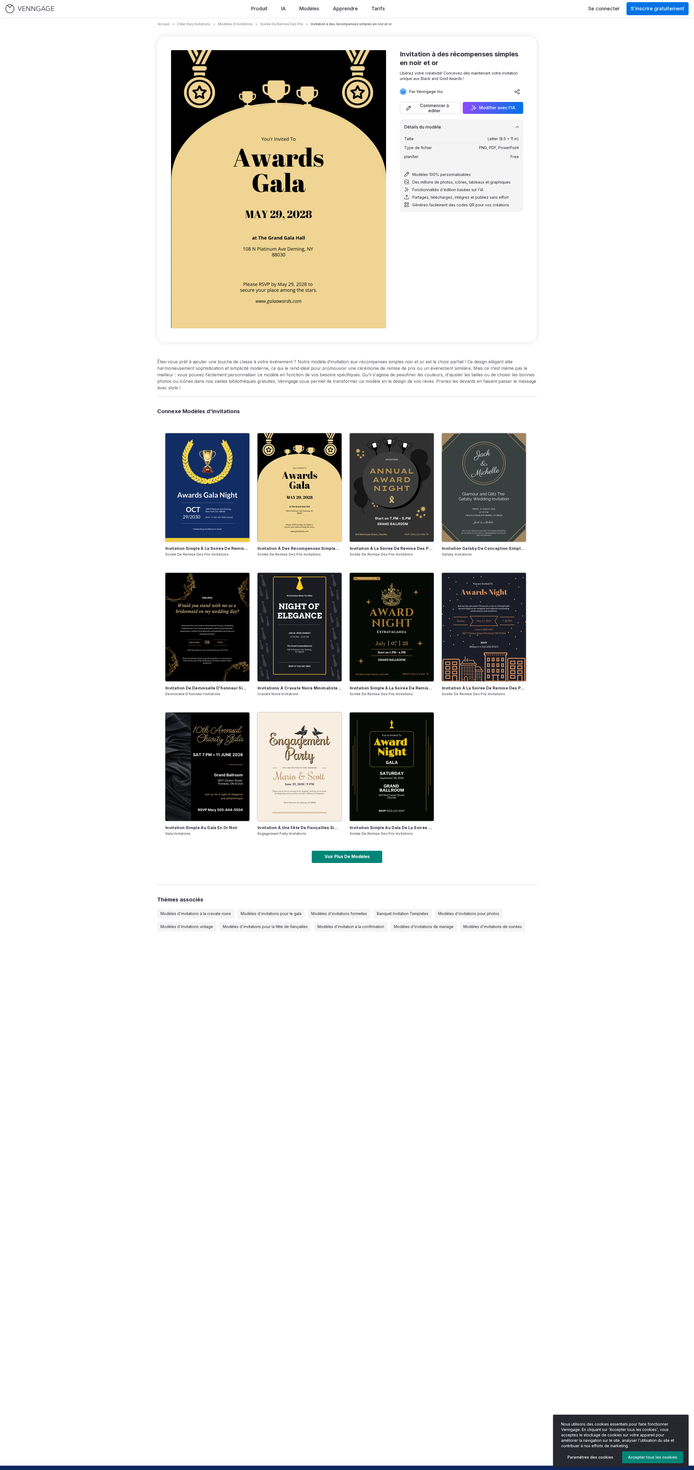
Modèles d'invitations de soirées (492, 926)
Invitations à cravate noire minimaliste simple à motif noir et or (300, 688)
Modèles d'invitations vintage (186, 926)
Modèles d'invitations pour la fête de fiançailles (265, 926)
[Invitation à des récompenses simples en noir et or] (300, 487)
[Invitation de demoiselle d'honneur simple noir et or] (207, 627)
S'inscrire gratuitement (657, 8)
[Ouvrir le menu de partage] (517, 92)
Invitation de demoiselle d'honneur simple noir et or (207, 688)
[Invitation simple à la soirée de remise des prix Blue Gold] (207, 487)
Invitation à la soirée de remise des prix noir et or (392, 548)
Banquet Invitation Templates (402, 913)
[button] (430, 108)
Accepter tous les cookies (652, 1457)
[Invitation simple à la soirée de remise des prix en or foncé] (392, 627)
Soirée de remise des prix (281, 24)
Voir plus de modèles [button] (347, 856)
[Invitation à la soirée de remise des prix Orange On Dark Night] (484, 627)
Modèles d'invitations (235, 24)
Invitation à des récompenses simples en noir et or (300, 548)
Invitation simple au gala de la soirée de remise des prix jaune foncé (392, 827)
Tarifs (378, 8)
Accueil (163, 24)
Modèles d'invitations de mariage (424, 926)
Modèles (309, 8)
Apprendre (345, 8)
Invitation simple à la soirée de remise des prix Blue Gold (207, 548)
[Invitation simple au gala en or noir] (207, 766)
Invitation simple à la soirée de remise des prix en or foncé (392, 688)
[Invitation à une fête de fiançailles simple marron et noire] (300, 766)
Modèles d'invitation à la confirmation (350, 926)
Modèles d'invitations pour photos (468, 913)
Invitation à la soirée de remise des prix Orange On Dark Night (484, 688)
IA (283, 8)
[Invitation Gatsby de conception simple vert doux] (484, 487)
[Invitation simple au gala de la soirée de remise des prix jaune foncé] (392, 766)
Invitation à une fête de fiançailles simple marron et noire (300, 827)
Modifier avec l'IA (497, 108)
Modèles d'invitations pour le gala (271, 913)
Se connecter (604, 8)
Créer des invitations (193, 24)
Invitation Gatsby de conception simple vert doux (484, 548)
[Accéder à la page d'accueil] (29, 8)
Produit (259, 8)
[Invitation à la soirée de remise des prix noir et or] (392, 487)
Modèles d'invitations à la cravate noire (195, 913)
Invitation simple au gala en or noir (201, 827)
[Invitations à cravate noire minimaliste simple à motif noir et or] (300, 627)
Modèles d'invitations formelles (339, 913)
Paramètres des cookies (590, 1457)
